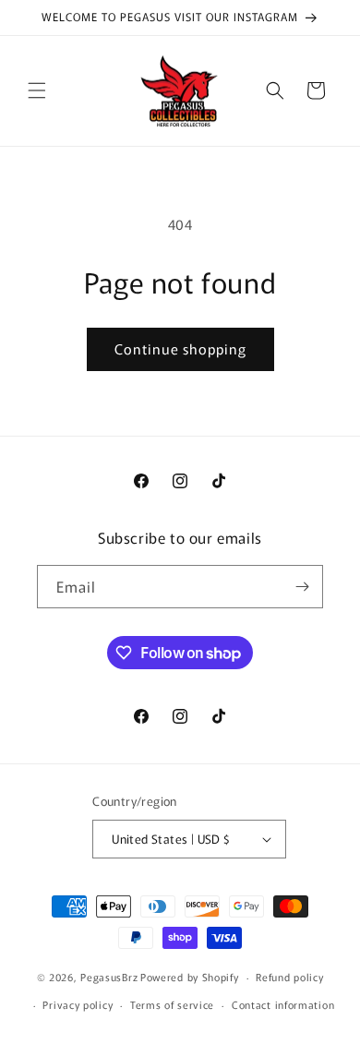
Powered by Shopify (189, 976)
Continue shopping (180, 348)
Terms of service (172, 1004)
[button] (37, 90)
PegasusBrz (109, 976)
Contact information (283, 1004)
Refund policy (289, 976)
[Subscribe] (302, 586)
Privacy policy (77, 1004)
